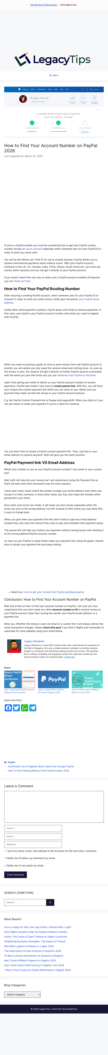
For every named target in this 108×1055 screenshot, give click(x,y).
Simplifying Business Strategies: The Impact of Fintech (35, 941)
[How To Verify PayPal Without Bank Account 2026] (87, 679)
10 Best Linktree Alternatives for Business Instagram (33, 955)
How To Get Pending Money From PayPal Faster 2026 (38, 770)
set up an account (32, 248)
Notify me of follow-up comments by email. (31, 858)
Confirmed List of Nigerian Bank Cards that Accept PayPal (41, 766)
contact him (69, 657)
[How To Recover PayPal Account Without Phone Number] (19, 679)
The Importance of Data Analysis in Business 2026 (32, 951)
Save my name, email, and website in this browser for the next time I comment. (52, 851)
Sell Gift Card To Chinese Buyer (43, 5)
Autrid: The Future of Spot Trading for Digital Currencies (35, 936)
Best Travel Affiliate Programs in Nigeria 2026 (30, 960)
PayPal (11, 762)
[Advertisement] (54, 29)
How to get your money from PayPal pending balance (54, 592)
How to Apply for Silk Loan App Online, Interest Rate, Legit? (37, 927)
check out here (22, 281)
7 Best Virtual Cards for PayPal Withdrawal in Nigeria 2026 (37, 970)
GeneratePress (69, 1009)
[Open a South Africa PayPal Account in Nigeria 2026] (53, 679)
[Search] (50, 902)
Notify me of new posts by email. (25, 865)
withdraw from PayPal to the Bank (76, 375)
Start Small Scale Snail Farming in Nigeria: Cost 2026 (34, 965)
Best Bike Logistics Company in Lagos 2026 (29, 946)
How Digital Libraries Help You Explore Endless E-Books (35, 932)
